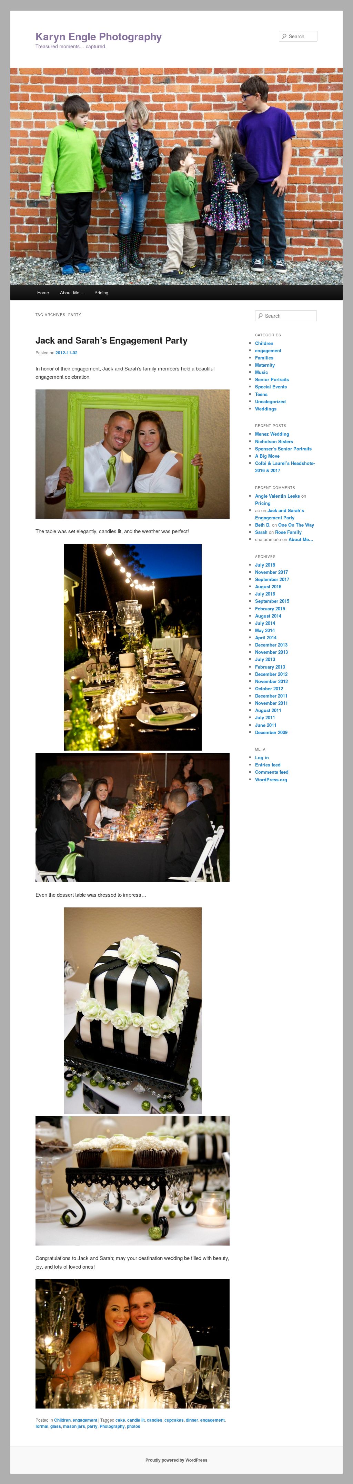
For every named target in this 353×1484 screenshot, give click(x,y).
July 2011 (265, 717)
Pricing (101, 292)
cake (120, 1420)
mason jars (74, 1426)
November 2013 (271, 652)
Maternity (265, 365)
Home (43, 292)
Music (261, 372)
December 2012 (271, 674)
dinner (192, 1420)
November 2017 (271, 572)
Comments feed (272, 772)
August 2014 (268, 615)
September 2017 (272, 579)
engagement (85, 1420)
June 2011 (265, 725)
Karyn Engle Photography (99, 36)
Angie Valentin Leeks (277, 495)
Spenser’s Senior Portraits (283, 448)
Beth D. (263, 524)
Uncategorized (270, 401)
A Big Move (267, 456)
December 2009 (271, 732)
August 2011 (268, 710)
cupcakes (174, 1420)
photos (133, 1426)
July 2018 (265, 564)
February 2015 (270, 608)
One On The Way (296, 524)
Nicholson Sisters (274, 441)
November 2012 (271, 681)
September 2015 (272, 601)
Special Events (271, 386)
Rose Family (288, 532)
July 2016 (265, 593)
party (92, 1426)
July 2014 (265, 623)
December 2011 (271, 695)
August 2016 (268, 586)
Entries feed (268, 764)
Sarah (261, 532)
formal (42, 1426)
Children (62, 1420)
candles (154, 1420)
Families (264, 357)
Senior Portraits (272, 379)
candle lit (136, 1420)
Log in (262, 757)
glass (55, 1426)
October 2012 (269, 688)
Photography (112, 1426)
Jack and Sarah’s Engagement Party (112, 340)
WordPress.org (271, 779)
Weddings (265, 408)
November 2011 (271, 703)
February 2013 (270, 666)
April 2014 (265, 637)
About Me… (72, 292)
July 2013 (265, 659)
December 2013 (271, 644)
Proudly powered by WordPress (176, 1460)
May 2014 (265, 630)
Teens (261, 394)
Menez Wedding (272, 433)
